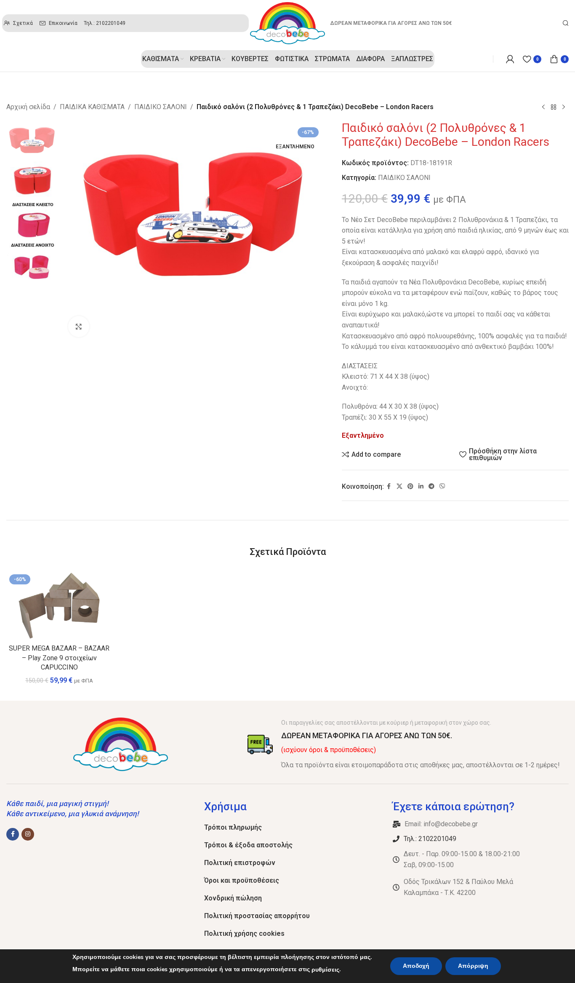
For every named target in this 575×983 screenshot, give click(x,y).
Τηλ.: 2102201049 (430, 839)
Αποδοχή (416, 966)
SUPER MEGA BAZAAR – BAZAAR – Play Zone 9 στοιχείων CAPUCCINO (59, 657)
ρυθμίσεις (325, 970)
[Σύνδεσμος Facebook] (389, 486)
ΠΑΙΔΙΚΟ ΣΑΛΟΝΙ (160, 107)
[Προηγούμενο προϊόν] (543, 107)
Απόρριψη (473, 966)
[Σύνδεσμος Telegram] (431, 486)
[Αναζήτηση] (566, 23)
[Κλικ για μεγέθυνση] (78, 326)
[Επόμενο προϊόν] (564, 107)
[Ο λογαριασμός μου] (510, 59)
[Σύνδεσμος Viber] (442, 486)
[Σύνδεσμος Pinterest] (410, 486)
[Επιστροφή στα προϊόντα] (553, 107)
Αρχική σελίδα (28, 107)
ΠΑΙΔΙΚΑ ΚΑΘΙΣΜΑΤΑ (92, 107)
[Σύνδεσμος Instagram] (27, 834)
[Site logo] (287, 23)
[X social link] (399, 486)
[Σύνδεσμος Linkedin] (421, 486)
